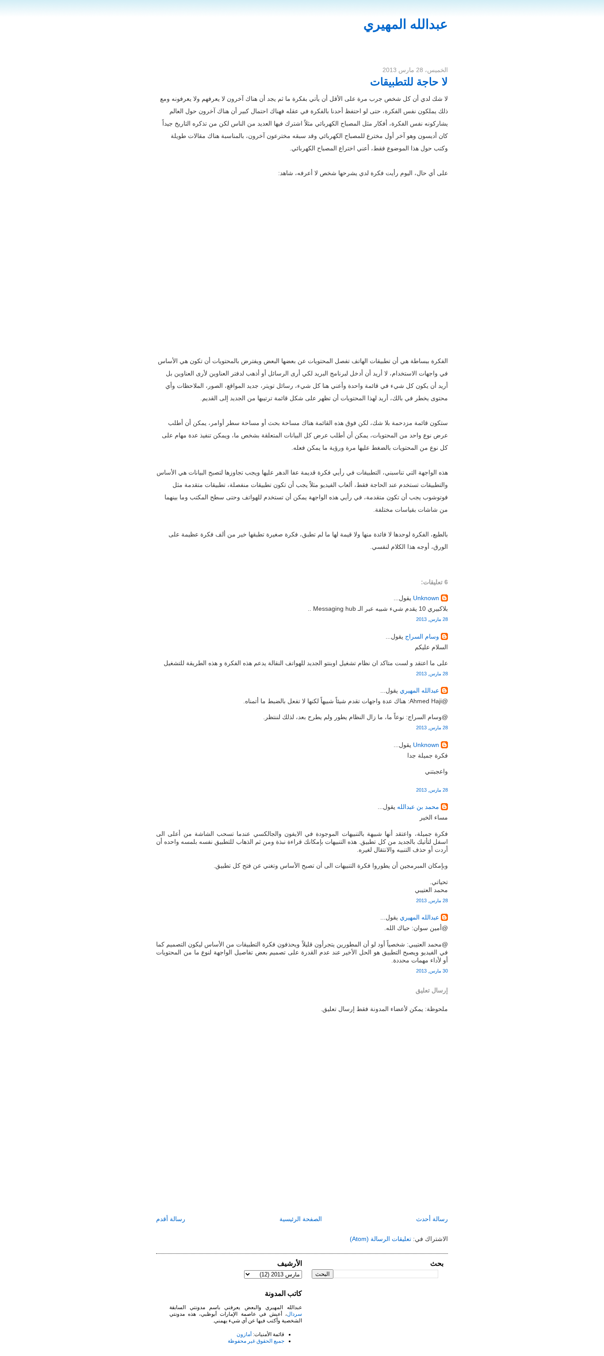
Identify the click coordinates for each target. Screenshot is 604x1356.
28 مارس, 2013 (432, 619)
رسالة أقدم (170, 1218)
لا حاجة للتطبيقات (409, 82)
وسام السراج (422, 636)
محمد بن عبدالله (418, 806)
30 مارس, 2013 (432, 970)
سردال (294, 1314)
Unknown (426, 597)
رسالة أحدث (432, 1218)
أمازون (244, 1334)
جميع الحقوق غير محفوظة (256, 1341)
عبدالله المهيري (405, 24)
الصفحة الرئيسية (300, 1218)
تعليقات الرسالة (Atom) (380, 1238)
